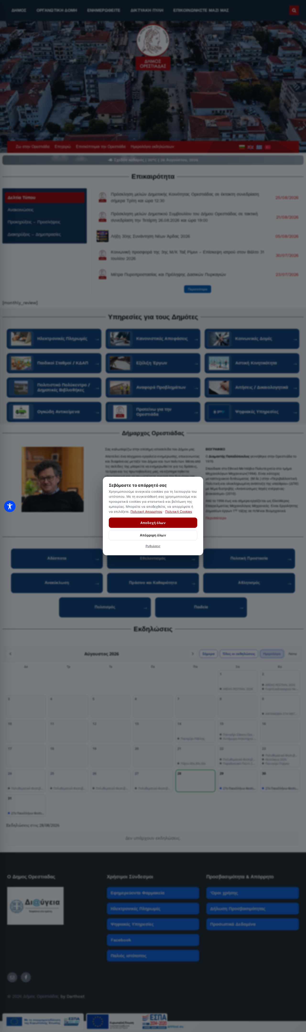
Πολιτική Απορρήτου (146, 511)
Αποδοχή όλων (153, 523)
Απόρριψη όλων (153, 535)
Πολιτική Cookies (178, 511)
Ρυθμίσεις (153, 546)
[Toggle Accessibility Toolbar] (10, 506)
